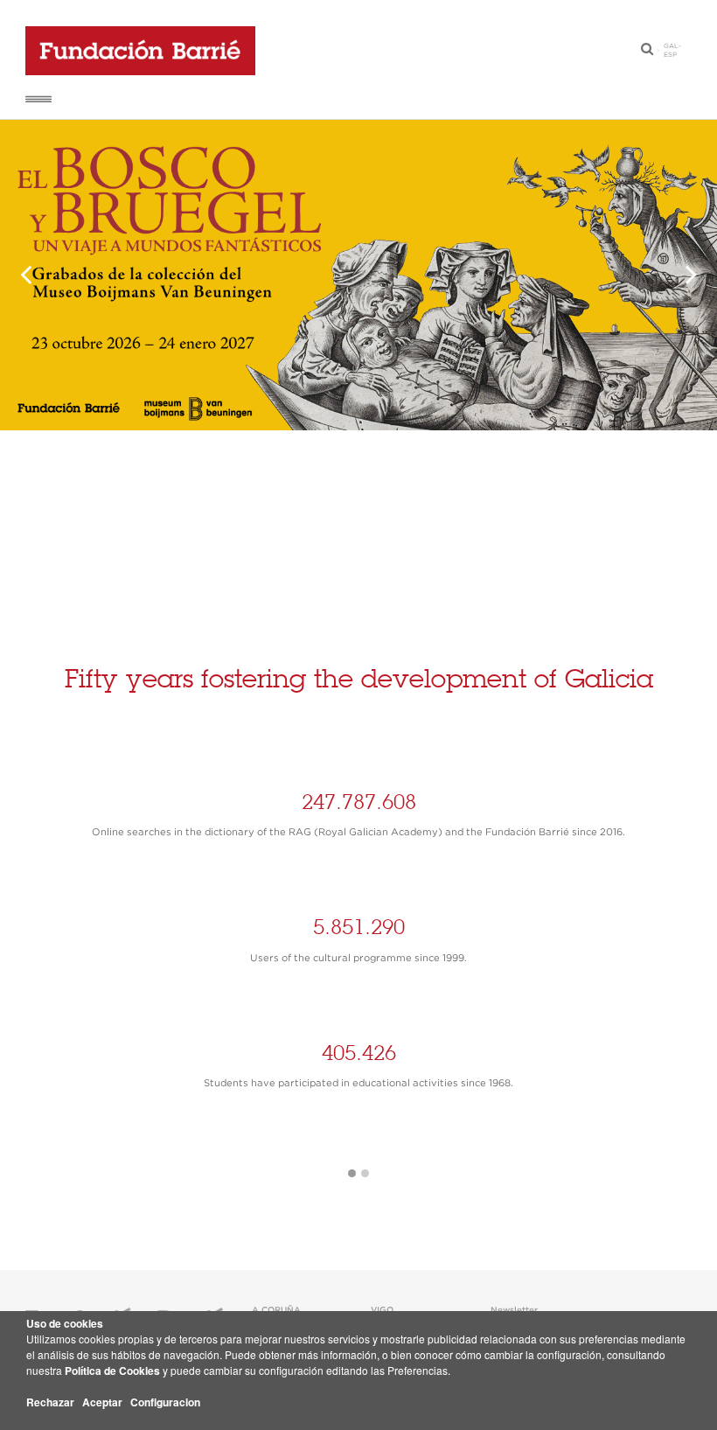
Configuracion (165, 1402)
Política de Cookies (112, 1370)
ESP (670, 55)
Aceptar (102, 1402)
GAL (671, 46)
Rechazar (50, 1402)
